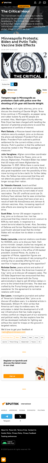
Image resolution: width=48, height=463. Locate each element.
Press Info (12, 430)
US (39, 342)
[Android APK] (8, 442)
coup (36, 337)
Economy (31, 410)
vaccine (4, 342)
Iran (42, 337)
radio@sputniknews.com (13, 332)
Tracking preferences (9, 436)
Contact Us (32, 430)
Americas (13, 410)
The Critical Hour (7, 337)
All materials (11, 92)
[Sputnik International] (7, 3)
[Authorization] (35, 2)
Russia (34, 342)
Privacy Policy (17, 433)
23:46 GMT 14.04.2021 (9, 50)
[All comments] (3, 459)
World (4, 410)
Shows (24, 337)
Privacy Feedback (29, 433)
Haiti (30, 337)
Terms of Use (22, 430)
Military (41, 410)
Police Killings (14, 342)
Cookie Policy (6, 433)
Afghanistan (25, 342)
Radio (17, 337)
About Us (4, 430)
